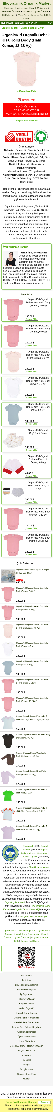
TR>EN (48, 23)
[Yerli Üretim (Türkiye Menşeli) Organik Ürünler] (19, 143)
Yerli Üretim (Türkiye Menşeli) (31, 171)
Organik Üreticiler (21, 937)
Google (26, 1064)
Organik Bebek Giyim (32, 28)
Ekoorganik (28, 846)
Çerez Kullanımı (17, 1046)
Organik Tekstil (9, 28)
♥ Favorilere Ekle (26, 91)
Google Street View (26, 1074)
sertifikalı (37, 853)
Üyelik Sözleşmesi (26, 1036)
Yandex (26, 1078)
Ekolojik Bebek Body (22, 178)
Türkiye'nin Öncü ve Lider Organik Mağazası (25, 8)
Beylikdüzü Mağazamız (26, 985)
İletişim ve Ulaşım (26, 999)
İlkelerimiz (26, 980)
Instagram (26, 1055)
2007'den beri (8, 15)
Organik (33, 856)
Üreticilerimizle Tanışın (15, 247)
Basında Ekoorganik (26, 989)
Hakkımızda (26, 975)
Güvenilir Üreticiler (11, 11)
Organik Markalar (39, 937)
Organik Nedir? (10, 930)
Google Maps (26, 1069)
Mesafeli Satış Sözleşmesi (26, 1022)
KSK (16, 941)
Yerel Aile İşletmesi (27, 15)
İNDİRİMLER (7, 23)
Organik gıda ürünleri (15, 902)
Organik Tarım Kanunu (26, 1013)
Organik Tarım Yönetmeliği (27, 909)
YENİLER (19, 23)
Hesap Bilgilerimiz (26, 1041)
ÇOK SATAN (31, 23)
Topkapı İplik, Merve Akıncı (31, 164)
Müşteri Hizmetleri (26, 1050)
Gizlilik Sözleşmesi (26, 1031)
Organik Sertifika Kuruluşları (34, 916)
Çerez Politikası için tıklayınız (22, 1102)
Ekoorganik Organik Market (26, 3)
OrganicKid (30, 168)
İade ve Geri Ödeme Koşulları (26, 1027)
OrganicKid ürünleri (25, 175)
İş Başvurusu (26, 994)
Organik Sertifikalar (29, 941)
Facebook (26, 1060)
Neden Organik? (27, 930)
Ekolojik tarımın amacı (39, 867)
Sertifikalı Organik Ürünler (35, 11)
